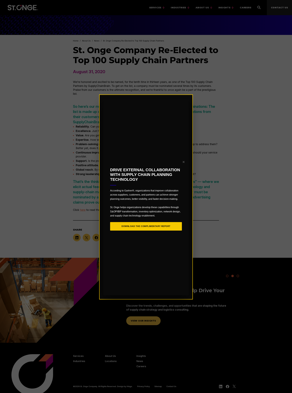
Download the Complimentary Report (146, 226)
